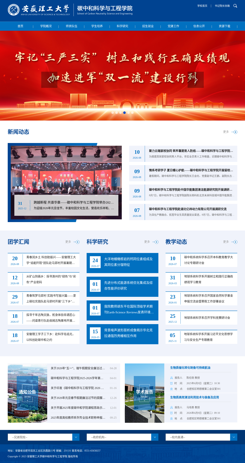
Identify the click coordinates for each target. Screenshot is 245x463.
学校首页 (202, 5)
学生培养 (97, 26)
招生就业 (148, 26)
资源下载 (224, 26)
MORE (27, 394)
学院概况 (46, 26)
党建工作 (173, 26)
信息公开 (199, 26)
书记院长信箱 (222, 5)
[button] (112, 112)
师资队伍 (71, 26)
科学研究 (122, 26)
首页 (20, 26)
